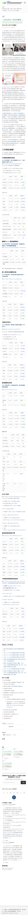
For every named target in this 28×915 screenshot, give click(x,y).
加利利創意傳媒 (12, 911)
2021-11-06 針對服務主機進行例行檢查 (14, 653)
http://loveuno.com (11, 389)
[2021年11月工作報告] (12, 20)
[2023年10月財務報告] (7, 751)
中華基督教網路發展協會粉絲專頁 (16, 583)
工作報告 (4, 10)
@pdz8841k (10, 509)
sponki (11, 726)
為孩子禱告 (16, 498)
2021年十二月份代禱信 (9, 804)
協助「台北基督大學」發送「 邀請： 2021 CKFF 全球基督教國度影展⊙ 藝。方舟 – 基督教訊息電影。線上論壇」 (15, 664)
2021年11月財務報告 (8, 842)
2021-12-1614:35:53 (7, 843)
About (4, 723)
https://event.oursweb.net (12, 329)
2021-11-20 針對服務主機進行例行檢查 (14, 657)
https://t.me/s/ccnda (13, 604)
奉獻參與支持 (14, 143)
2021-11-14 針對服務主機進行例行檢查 (14, 655)
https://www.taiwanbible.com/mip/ (15, 496)
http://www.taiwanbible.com (13, 163)
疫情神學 (11, 126)
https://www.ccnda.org (12, 581)
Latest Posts (10, 723)
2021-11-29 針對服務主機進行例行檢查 (14, 669)
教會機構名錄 (7, 107)
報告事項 (19, 9)
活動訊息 (9, 92)
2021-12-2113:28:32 (7, 805)
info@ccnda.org (15, 834)
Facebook (15, 703)
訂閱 (23, 782)
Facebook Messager (17, 705)
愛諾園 (9, 94)
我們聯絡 (13, 141)
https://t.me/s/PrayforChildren (16, 520)
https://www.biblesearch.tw (13, 535)
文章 (3, 7)
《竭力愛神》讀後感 (13, 115)
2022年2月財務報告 (18, 754)
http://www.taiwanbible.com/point (15, 247)
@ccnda (9, 593)
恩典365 (20, 686)
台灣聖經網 (16, 165)
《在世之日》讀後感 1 (12, 117)
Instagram (10, 707)
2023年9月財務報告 (7, 766)
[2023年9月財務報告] (7, 763)
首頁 (11, 9)
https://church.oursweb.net (13, 279)
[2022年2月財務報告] (18, 751)
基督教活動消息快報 (19, 332)
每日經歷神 (15, 686)
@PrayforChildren (13, 515)
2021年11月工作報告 (9, 25)
